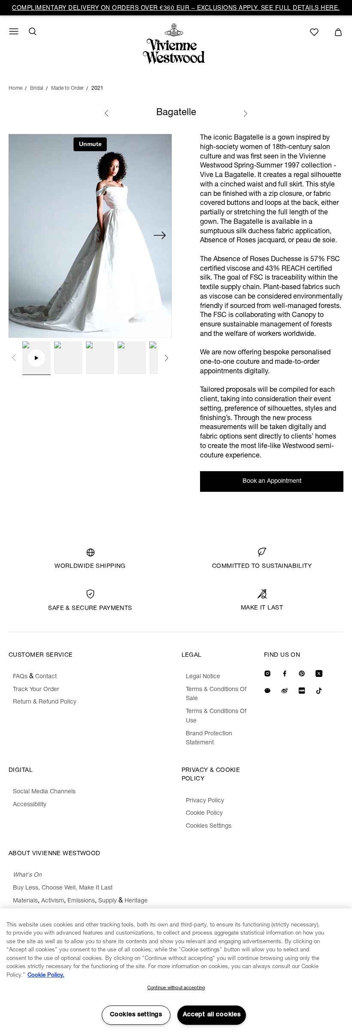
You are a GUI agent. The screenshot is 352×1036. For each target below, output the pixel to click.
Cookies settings (136, 1015)
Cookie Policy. (45, 975)
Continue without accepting (176, 988)
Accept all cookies (212, 1015)
